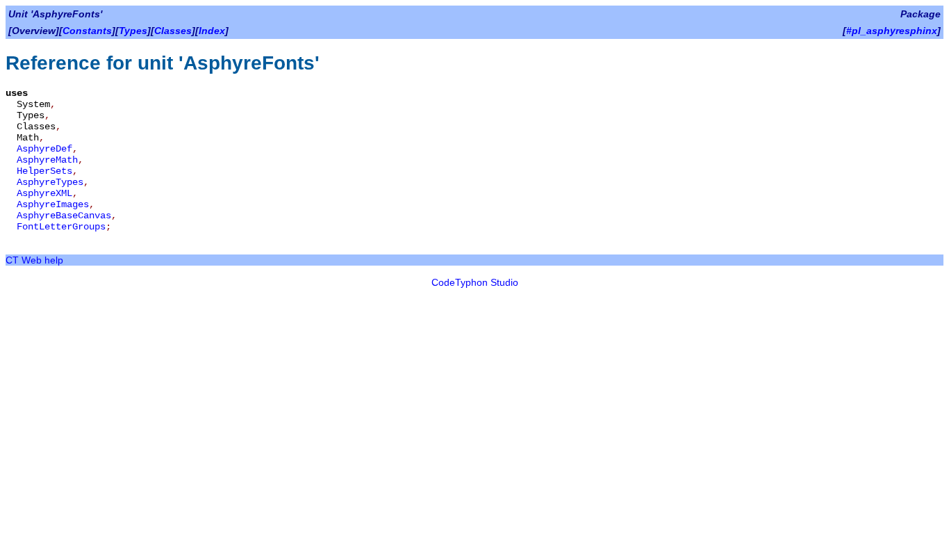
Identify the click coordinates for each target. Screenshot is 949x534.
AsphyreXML (44, 193)
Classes (173, 30)
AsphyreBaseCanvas (64, 215)
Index (212, 30)
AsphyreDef (44, 148)
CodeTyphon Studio (474, 282)
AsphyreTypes (50, 182)
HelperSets (44, 171)
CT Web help (34, 260)
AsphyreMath (47, 159)
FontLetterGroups (61, 226)
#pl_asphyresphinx (891, 30)
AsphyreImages (53, 204)
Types (133, 30)
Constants (87, 30)
